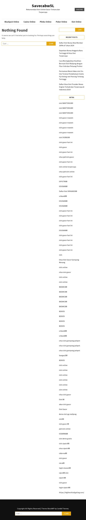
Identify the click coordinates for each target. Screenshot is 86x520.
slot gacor (63, 147)
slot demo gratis (65, 438)
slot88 (61, 419)
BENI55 (62, 311)
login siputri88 (64, 487)
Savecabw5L (43, 5)
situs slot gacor (65, 272)
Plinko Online (45, 21)
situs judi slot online (66, 172)
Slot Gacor (63, 409)
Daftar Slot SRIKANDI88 (68, 191)
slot (60, 255)
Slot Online (76, 21)
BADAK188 (63, 287)
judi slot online (64, 429)
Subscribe (79, 9)
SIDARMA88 (63, 434)
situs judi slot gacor (66, 157)
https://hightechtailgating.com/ (71, 492)
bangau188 (63, 355)
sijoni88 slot (63, 473)
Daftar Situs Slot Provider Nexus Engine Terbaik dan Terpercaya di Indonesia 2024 (71, 87)
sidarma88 (63, 453)
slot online (63, 267)
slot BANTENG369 (66, 103)
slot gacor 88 (64, 424)
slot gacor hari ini (65, 142)
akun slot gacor (65, 404)
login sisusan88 (65, 468)
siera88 (61, 463)
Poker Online (61, 21)
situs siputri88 (64, 448)
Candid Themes (63, 508)
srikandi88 (63, 196)
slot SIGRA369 (64, 137)
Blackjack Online (12, 21)
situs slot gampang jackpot (69, 341)
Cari (80, 30)
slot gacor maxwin (66, 118)
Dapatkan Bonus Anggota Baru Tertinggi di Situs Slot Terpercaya (71, 53)
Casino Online (29, 21)
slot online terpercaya (67, 167)
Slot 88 (61, 399)
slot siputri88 (64, 443)
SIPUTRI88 (63, 181)
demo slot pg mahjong (67, 414)
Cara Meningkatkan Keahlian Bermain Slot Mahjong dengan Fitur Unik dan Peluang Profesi (70, 63)
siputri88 (62, 478)
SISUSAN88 (63, 186)
